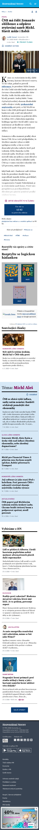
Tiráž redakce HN (8, 763)
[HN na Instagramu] (21, 740)
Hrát (11, 279)
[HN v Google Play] (10, 750)
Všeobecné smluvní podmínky (12, 789)
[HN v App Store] (24, 750)
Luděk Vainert (12, 37)
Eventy (5, 798)
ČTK (33, 70)
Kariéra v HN (7, 769)
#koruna (7, 240)
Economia (6, 766)
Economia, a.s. (16, 728)
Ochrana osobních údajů (11, 779)
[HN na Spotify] (28, 740)
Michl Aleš (23, 388)
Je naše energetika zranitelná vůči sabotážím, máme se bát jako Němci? (18, 634)
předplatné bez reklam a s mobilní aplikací (17, 221)
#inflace (25, 235)
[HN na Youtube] (31, 740)
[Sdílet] (32, 12)
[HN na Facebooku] (18, 740)
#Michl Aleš (8, 235)
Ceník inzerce (7, 773)
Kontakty (6, 759)
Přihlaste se (28, 230)
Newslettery (7, 801)
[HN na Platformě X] (15, 740)
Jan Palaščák (13, 627)
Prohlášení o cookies (9, 782)
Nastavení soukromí (9, 785)
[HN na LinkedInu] (25, 740)
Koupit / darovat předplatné (12, 795)
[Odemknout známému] (36, 12)
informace (6, 86)
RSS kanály (6, 805)
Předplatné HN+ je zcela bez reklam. (26, 324)
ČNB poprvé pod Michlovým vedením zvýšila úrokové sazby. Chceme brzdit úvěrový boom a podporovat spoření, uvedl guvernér (17, 507)
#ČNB (18, 235)
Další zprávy (19, 710)
